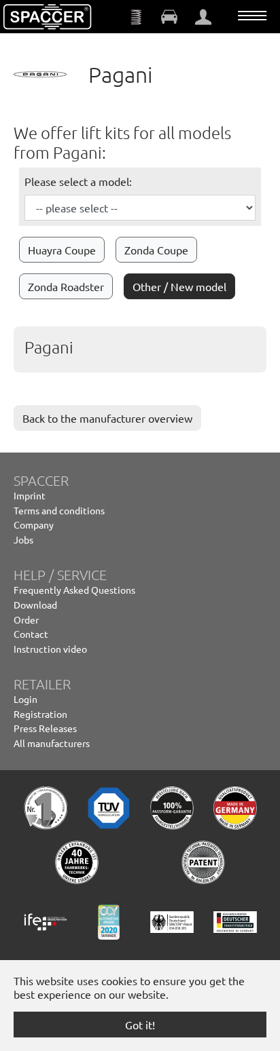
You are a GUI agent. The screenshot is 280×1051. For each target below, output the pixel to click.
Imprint (30, 495)
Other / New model (179, 286)
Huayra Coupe (62, 249)
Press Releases (45, 728)
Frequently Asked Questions (74, 590)
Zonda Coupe (156, 249)
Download (35, 604)
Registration (40, 714)
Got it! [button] (140, 1024)
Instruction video (50, 649)
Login (25, 699)
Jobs (23, 539)
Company (34, 524)
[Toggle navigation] (252, 15)
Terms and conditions (59, 510)
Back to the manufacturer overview (107, 418)
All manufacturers (52, 743)
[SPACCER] (47, 17)
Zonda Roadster (66, 286)
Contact (31, 634)
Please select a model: (78, 181)
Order (26, 619)
